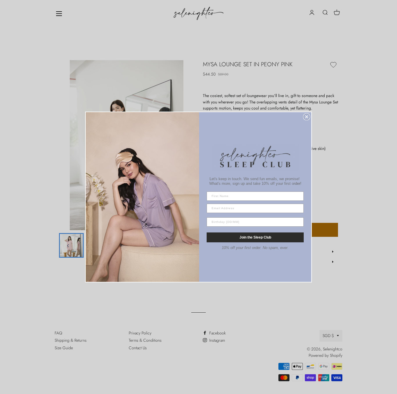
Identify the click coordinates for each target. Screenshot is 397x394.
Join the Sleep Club (255, 237)
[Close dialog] (307, 117)
